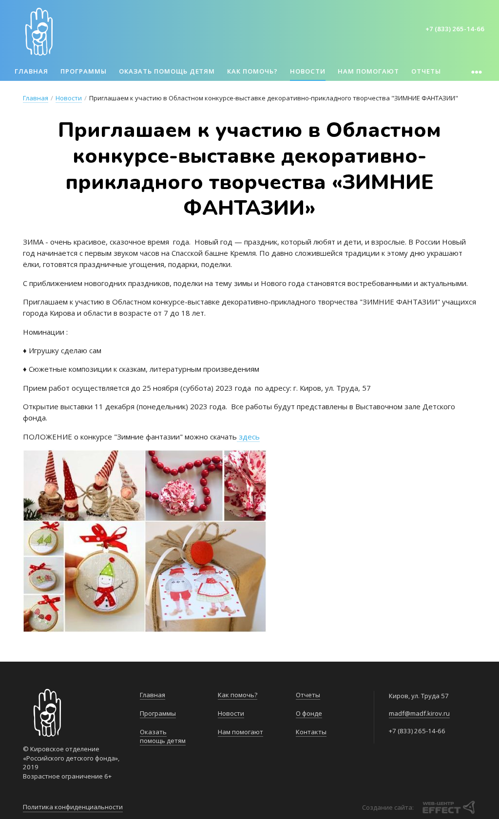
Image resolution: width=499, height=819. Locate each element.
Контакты (311, 731)
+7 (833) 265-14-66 (454, 28)
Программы (83, 71)
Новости (308, 71)
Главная (31, 71)
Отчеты (426, 71)
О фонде (309, 713)
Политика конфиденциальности (73, 806)
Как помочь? (252, 71)
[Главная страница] (39, 31)
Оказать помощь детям (167, 71)
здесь (248, 436)
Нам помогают (368, 71)
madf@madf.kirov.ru (419, 713)
